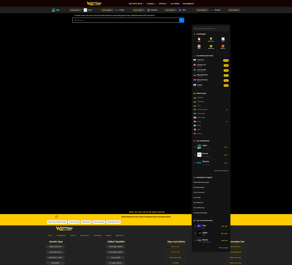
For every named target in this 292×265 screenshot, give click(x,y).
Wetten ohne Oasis (235, 258)
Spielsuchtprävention (113, 222)
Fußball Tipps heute (55, 247)
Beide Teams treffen (175, 258)
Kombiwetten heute (55, 252)
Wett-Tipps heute (136, 4)
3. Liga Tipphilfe (115, 258)
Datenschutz (84, 235)
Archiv (50, 235)
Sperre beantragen (98, 222)
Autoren (73, 235)
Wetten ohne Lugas (235, 263)
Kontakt (108, 235)
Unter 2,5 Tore (175, 252)
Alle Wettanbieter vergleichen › (221, 170)
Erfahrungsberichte (235, 252)
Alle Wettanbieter (235, 247)
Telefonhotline (86, 222)
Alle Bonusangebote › (224, 247)
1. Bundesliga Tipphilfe (115, 247)
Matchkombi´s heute (55, 258)
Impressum (119, 235)
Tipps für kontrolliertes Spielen (57, 222)
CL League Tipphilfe (115, 263)
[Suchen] (181, 20)
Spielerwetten (55, 263)
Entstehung (97, 235)
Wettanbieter (189, 4)
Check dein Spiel (74, 222)
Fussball (151, 4)
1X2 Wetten (175, 263)
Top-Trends (175, 4)
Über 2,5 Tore (175, 247)
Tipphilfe (163, 4)
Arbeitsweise (61, 235)
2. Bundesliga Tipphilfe (115, 252)
